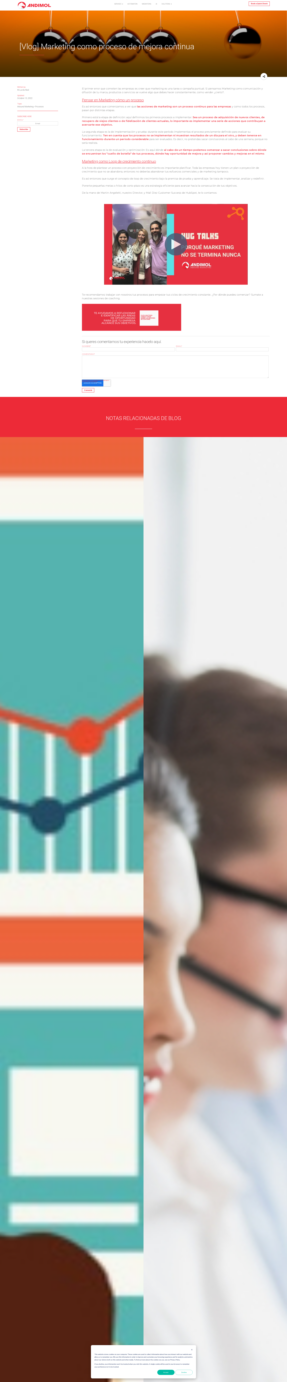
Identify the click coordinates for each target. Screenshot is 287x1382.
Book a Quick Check (259, 3)
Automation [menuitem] (132, 4)
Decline (184, 1372)
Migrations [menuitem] (146, 4)
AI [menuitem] (156, 4)
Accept (166, 1372)
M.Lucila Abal (23, 90)
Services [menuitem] (117, 4)
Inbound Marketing (25, 106)
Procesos (39, 106)
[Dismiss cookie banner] (192, 1350)
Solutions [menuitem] (166, 4)
